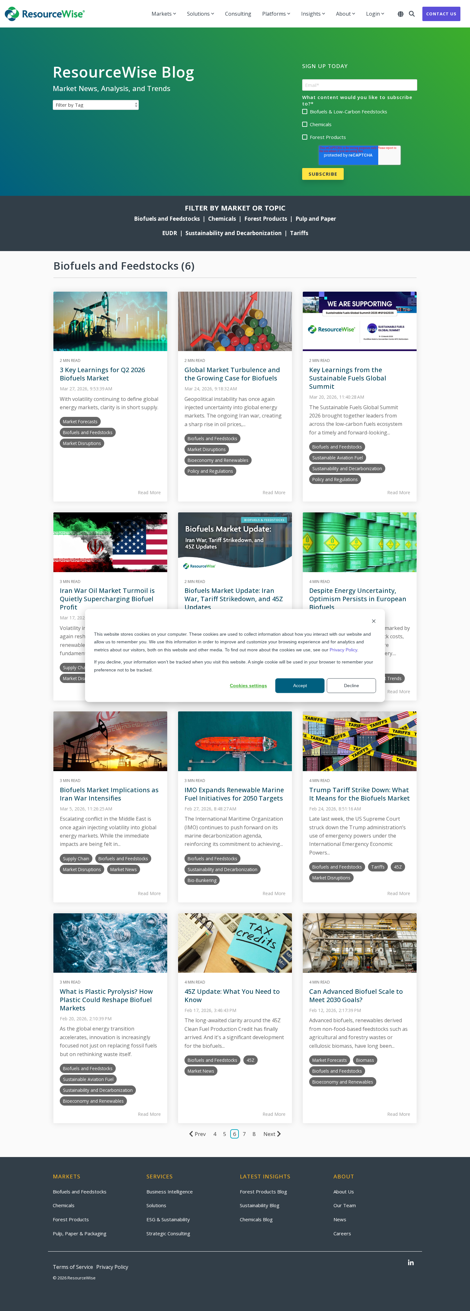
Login (373, 13)
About (343, 13)
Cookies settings (248, 685)
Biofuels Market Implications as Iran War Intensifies (109, 794)
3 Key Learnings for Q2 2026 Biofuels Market (102, 373)
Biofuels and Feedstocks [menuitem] (79, 1191)
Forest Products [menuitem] (71, 1219)
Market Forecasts (80, 421)
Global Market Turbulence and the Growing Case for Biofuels (232, 373)
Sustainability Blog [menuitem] (259, 1205)
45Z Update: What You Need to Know (232, 995)
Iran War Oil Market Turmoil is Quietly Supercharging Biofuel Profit (107, 598)
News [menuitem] (339, 1219)
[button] (411, 1263)
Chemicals (223, 218)
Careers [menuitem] (342, 1233)
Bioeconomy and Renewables (218, 460)
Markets (162, 13)
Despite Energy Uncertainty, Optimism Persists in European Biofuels (357, 598)
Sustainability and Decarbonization (233, 233)
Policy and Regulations (210, 471)
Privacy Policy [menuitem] (112, 1266)
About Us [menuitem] (343, 1191)
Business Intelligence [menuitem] (169, 1191)
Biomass (365, 1060)
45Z (398, 867)
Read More (149, 492)
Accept (300, 685)
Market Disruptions (82, 443)
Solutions (198, 13)
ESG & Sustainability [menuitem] (168, 1219)
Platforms (274, 13)
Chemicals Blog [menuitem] (256, 1219)
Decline (351, 685)
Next (269, 1134)
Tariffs (299, 233)
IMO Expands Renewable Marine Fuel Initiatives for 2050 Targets (234, 794)
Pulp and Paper (315, 218)
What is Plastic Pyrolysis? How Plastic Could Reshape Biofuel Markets (106, 999)
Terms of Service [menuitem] (73, 1266)
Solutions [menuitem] (156, 1205)
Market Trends (387, 678)
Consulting (238, 13)
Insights (311, 13)
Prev (200, 1134)
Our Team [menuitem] (344, 1205)
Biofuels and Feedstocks (167, 218)
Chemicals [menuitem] (63, 1205)
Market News (123, 869)
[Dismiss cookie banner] (374, 622)
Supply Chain (76, 667)
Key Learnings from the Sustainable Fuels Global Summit (347, 378)
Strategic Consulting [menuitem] (168, 1233)
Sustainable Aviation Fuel (337, 458)
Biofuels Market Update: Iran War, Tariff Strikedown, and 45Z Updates (233, 598)
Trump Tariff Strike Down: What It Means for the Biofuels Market (359, 794)
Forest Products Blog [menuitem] (263, 1191)
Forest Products (265, 218)
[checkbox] (359, 124)
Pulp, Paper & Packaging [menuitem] (79, 1233)
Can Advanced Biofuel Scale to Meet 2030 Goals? (356, 995)
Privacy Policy (343, 649)
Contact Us (441, 14)
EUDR (169, 233)
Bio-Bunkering (202, 880)
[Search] (412, 14)
